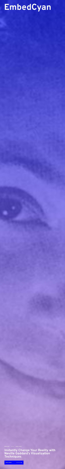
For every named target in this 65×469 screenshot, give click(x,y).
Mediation (6, 446)
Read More (9, 462)
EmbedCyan (21, 7)
